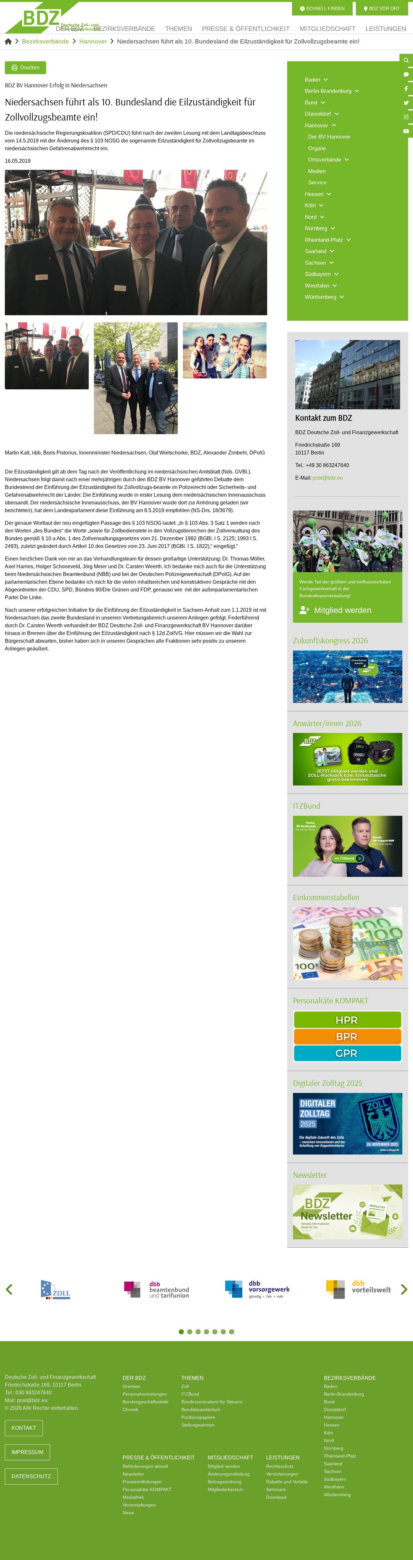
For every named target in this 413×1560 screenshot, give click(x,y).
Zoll (185, 1386)
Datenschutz (31, 1476)
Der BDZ (134, 1378)
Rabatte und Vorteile (287, 1481)
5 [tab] (215, 1332)
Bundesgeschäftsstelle (145, 1401)
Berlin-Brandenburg (344, 1394)
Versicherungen (282, 1474)
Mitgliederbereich (225, 1489)
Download (276, 1497)
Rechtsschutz (280, 1466)
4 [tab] (207, 1332)
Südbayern (335, 1479)
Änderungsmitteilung (229, 1474)
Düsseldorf (335, 1409)
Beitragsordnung (225, 1481)
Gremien (131, 1386)
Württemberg (337, 1494)
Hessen (331, 1425)
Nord (329, 1440)
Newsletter (310, 1175)
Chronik (130, 1409)
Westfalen (334, 1486)
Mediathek (133, 1497)
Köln (328, 1432)
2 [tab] (190, 1332)
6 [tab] (224, 1332)
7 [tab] (232, 1332)
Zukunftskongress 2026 (330, 640)
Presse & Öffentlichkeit (159, 1457)
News (128, 1512)
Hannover (93, 41)
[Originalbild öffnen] (259, 307)
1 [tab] (182, 1332)
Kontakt (24, 1428)
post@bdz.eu (328, 478)
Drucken (30, 67)
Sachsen (333, 1471)
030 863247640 (33, 1392)
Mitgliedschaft (230, 1457)
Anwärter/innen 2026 (327, 723)
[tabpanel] (55, 1289)
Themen (192, 1378)
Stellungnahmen (198, 1425)
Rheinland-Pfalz (340, 1455)
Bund (329, 1401)
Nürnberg (333, 1448)
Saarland (333, 1463)
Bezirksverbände (45, 41)
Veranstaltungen (139, 1504)
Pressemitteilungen (142, 1481)
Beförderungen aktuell (145, 1466)
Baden (330, 1386)
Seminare (276, 1489)
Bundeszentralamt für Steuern (212, 1401)
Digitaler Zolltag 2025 (327, 1083)
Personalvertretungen (145, 1394)
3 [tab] (199, 1332)
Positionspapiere (198, 1417)
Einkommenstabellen (326, 897)
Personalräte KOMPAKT (330, 1000)
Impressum (27, 1452)
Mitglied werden (224, 1466)
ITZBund (306, 806)
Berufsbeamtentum (200, 1409)
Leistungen (283, 1457)
